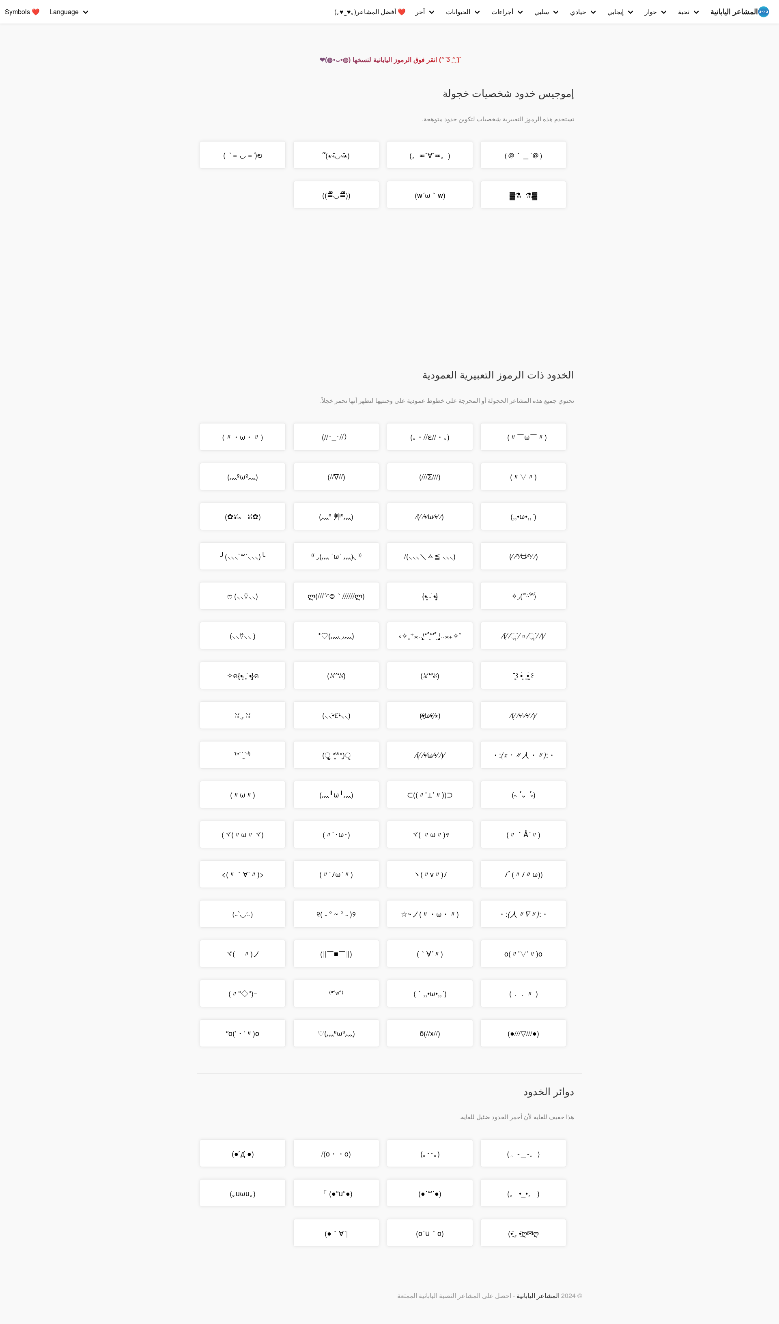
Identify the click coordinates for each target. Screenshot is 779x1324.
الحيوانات (458, 11)
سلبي (541, 11)
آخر (420, 11)
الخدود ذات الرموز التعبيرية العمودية (498, 374)
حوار (651, 11)
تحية (683, 11)
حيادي (578, 11)
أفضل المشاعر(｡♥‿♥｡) (370, 11)
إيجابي (615, 11)
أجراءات (502, 11)
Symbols (22, 11)
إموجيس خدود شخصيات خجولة (508, 93)
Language (64, 11)
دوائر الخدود (548, 1091)
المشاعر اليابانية (538, 1295)
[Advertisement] (385, 306)
